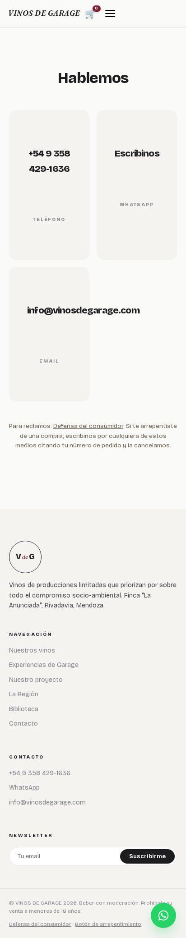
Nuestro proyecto (36, 680)
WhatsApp (24, 787)
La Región (23, 694)
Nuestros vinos (32, 650)
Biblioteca (23, 709)
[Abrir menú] (110, 13)
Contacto (23, 723)
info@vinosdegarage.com (47, 802)
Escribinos (137, 153)
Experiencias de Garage (44, 665)
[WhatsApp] (163, 915)
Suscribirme (147, 856)
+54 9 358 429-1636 (39, 773)
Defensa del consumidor (88, 426)
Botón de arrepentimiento (108, 924)
